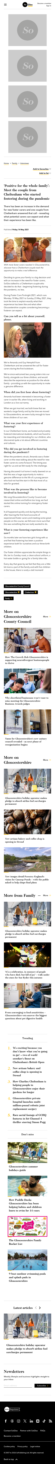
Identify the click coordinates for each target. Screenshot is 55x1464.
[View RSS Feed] (50, 1421)
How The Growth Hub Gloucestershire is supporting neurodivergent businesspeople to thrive (27, 660)
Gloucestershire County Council (17, 586)
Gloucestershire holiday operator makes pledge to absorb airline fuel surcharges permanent (26, 801)
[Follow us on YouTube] (38, 1421)
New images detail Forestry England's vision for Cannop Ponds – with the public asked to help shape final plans (27, 879)
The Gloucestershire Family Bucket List (25, 1242)
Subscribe (41, 1385)
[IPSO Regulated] (13, 1409)
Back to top (9, 1459)
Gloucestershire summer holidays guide (23, 1168)
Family (7, 598)
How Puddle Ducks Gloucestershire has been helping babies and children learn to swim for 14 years (25, 1205)
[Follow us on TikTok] (44, 1421)
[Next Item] (40, 1308)
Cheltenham (29, 592)
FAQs (42, 1430)
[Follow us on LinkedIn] (31, 1421)
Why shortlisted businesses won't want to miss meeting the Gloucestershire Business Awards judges (26, 700)
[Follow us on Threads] (12, 1421)
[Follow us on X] (25, 1421)
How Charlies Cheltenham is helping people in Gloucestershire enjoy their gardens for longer (29, 1087)
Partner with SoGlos (29, 1430)
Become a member (44, 3)
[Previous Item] (36, 1308)
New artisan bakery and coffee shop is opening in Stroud (27, 1072)
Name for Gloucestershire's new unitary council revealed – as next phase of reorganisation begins (26, 741)
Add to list (44, 173)
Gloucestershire (11, 592)
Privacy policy (22, 1446)
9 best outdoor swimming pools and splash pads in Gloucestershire (27, 1277)
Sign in (48, 6)
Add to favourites (41, 169)
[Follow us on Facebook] (6, 1421)
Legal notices (35, 1446)
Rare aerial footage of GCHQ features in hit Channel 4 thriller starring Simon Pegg (29, 1118)
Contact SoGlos (11, 1430)
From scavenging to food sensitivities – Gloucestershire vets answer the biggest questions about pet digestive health (26, 1015)
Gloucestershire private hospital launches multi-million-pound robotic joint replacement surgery (29, 1103)
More (45, 616)
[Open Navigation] (5, 4)
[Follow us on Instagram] (18, 1421)
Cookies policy (9, 1446)
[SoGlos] (27, 4)
